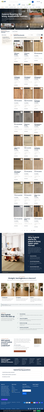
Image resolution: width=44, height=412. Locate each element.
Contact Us (13, 388)
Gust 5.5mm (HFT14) (28, 171)
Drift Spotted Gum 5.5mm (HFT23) (37, 78)
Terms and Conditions (3, 402)
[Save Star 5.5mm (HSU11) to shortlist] (42, 159)
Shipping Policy (14, 402)
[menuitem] (10, 5)
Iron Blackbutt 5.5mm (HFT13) (37, 148)
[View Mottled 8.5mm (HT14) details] (28, 211)
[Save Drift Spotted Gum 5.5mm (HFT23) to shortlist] (42, 65)
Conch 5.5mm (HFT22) (27, 125)
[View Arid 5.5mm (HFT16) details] (38, 211)
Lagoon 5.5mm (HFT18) (17, 148)
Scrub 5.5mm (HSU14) (26, 54)
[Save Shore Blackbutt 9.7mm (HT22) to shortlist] (32, 65)
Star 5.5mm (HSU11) (38, 171)
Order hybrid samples (35, 16)
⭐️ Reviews (13, 391)
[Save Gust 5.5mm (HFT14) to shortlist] (32, 159)
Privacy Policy (18, 402)
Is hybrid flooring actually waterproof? (8, 372)
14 (31, 230)
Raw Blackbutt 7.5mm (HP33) (37, 101)
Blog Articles (2, 408)
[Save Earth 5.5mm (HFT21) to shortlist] (42, 41)
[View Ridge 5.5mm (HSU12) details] (28, 93)
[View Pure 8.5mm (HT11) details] (28, 187)
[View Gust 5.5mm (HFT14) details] (28, 164)
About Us (13, 387)
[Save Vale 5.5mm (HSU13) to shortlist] (22, 89)
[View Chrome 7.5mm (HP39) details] (38, 187)
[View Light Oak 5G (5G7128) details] (18, 46)
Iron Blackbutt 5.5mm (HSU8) (17, 78)
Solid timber (38, 7)
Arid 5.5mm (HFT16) (38, 218)
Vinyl (33, 7)
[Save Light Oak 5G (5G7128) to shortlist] (22, 41)
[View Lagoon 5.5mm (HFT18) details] (18, 140)
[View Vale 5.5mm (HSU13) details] (18, 93)
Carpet (21, 7)
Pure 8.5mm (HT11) (27, 195)
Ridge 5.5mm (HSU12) (28, 100)
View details (18, 61)
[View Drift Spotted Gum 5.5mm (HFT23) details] (38, 69)
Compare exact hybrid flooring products (20, 351)
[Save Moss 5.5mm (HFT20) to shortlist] (22, 207)
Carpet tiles (26, 7)
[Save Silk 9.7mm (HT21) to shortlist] (32, 136)
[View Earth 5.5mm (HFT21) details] (38, 46)
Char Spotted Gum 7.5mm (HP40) (37, 125)
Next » (34, 230)
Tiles (18, 7)
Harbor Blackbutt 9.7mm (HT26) (17, 172)
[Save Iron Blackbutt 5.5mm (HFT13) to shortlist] (42, 136)
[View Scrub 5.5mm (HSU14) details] (28, 46)
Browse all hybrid (15, 31)
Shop (12, 386)
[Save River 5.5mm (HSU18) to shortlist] (22, 112)
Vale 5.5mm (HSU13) (18, 100)
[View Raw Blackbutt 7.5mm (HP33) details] (38, 93)
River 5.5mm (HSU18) (18, 124)
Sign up (24, 393)
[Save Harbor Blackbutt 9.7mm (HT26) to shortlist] (22, 159)
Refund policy (9, 402)
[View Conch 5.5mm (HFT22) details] (28, 116)
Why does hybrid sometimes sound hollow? (9, 374)
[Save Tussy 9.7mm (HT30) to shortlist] (22, 183)
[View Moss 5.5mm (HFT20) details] (18, 211)
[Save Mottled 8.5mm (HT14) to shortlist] (32, 207)
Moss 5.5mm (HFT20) (18, 218)
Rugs (30, 7)
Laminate (6, 7)
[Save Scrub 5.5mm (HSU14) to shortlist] (32, 41)
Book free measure (31, 18)
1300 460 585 (36, 386)
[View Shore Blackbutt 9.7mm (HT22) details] (28, 69)
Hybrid (2, 7)
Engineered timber (12, 7)
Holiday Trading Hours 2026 (16, 392)
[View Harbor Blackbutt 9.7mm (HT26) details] (18, 164)
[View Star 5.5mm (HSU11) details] (38, 164)
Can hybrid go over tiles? (6, 376)
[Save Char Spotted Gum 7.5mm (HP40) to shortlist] (42, 112)
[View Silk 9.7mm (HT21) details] (28, 140)
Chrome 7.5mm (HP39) (37, 196)
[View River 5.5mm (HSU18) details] (18, 116)
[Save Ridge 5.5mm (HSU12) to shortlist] (32, 89)
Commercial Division (15, 389)
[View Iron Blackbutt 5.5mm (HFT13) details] (38, 140)
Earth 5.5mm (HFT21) (38, 53)
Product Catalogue (8, 408)
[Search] (33, 2)
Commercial (13, 408)
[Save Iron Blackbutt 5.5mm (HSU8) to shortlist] (22, 65)
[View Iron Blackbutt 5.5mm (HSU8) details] (18, 69)
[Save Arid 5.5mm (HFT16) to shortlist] (42, 207)
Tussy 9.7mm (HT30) (18, 195)
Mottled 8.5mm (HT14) (27, 219)
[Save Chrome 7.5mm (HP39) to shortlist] (42, 183)
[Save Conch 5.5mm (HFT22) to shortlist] (32, 112)
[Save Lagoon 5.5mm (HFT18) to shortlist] (22, 136)
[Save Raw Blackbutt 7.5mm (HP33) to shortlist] (42, 89)
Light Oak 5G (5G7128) (16, 54)
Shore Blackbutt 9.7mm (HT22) (27, 78)
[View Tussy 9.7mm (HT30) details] (18, 187)
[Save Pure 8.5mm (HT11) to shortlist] (32, 183)
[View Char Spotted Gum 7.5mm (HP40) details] (38, 116)
